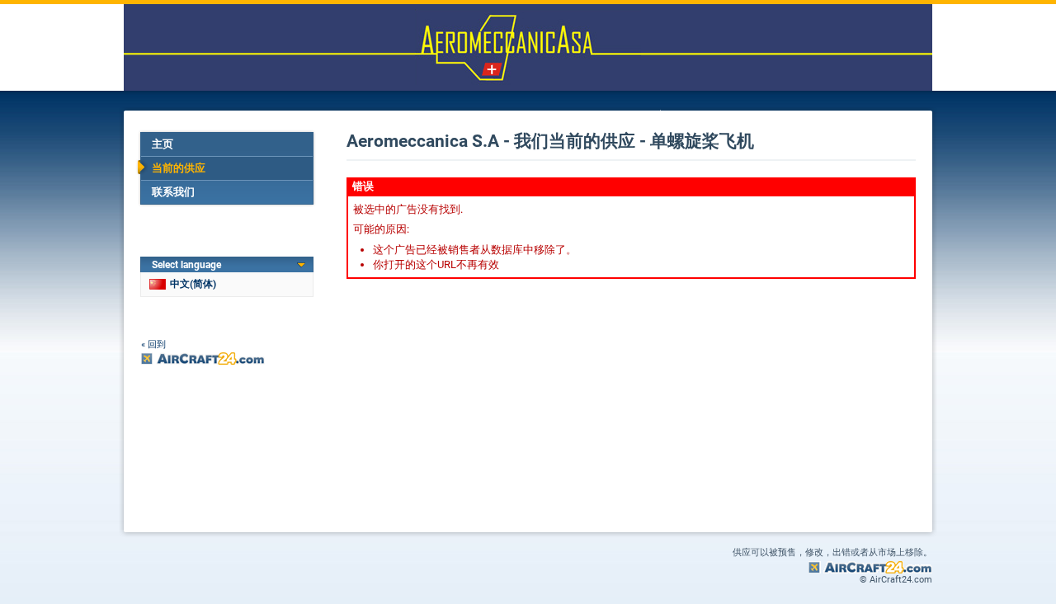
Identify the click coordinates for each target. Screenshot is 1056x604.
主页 (162, 144)
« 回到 (153, 344)
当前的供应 (178, 168)
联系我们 (173, 192)
